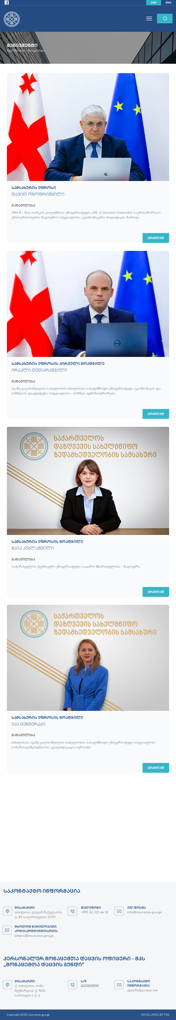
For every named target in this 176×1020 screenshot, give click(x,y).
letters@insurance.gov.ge (34, 936)
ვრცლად (156, 238)
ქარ (153, 2)
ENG (168, 2)
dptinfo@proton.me (142, 990)
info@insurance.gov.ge (144, 912)
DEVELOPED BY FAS (155, 1014)
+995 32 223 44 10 (94, 912)
